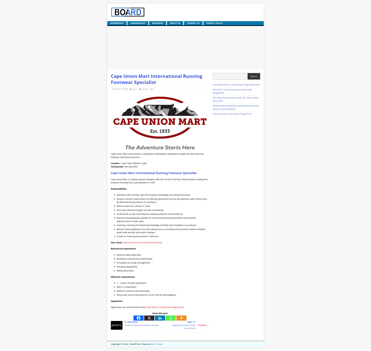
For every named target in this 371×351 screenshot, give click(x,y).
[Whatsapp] (171, 318)
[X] (149, 318)
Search (253, 76)
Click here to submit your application (165, 307)
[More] (181, 318)
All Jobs (145, 89)
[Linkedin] (160, 318)
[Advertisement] (185, 47)
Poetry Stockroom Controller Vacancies (142, 242)
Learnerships (137, 23)
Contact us (193, 23)
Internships (117, 23)
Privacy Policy (214, 23)
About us (175, 23)
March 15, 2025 (121, 89)
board (134, 89)
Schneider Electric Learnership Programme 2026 (236, 84)
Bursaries (157, 23)
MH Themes (157, 344)
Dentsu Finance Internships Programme (232, 113)
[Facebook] (138, 318)
